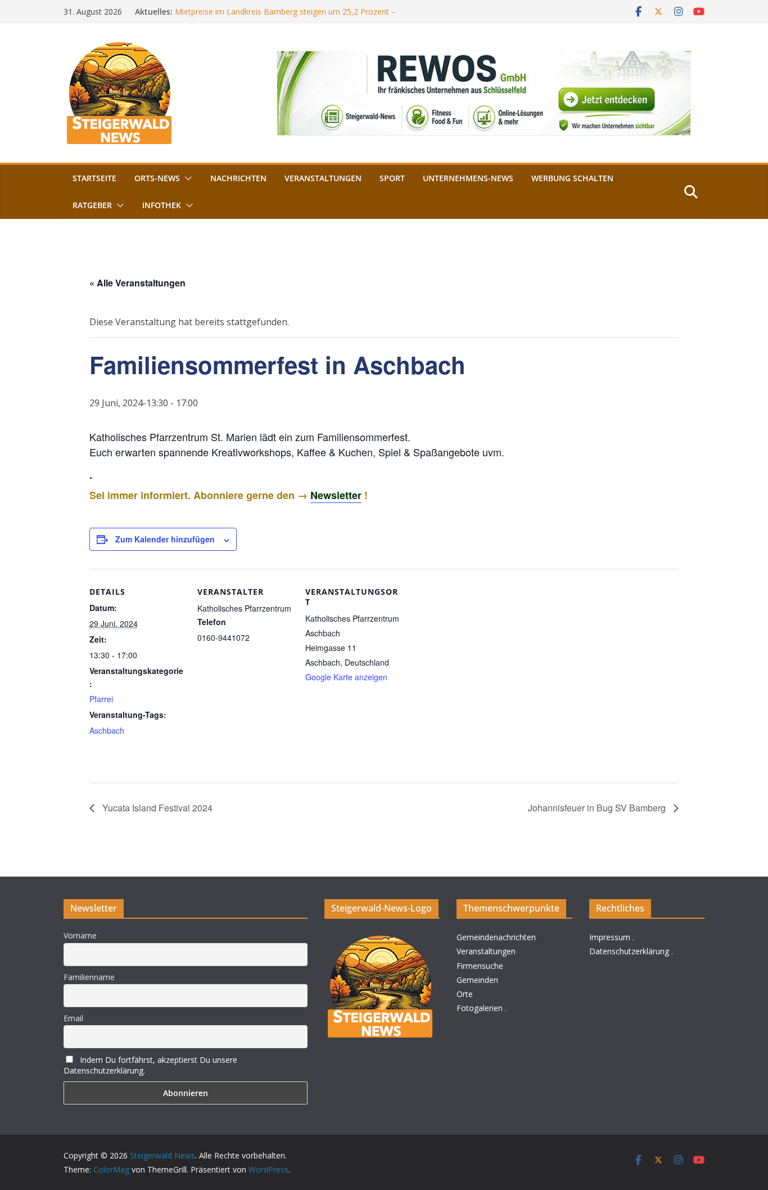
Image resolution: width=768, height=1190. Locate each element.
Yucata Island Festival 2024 (156, 807)
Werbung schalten (572, 178)
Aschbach (106, 730)
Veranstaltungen (323, 178)
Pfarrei (101, 698)
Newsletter (336, 495)
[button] (186, 178)
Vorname (80, 935)
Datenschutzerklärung (629, 951)
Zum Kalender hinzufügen (165, 539)
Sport (392, 178)
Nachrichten (238, 178)
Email (73, 1018)
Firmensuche (480, 965)
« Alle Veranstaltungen (137, 282)
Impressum (609, 937)
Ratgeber (92, 205)
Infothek (161, 205)
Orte (465, 994)
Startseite (94, 178)
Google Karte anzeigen (346, 676)
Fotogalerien (480, 1008)
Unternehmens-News (468, 178)
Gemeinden (477, 980)
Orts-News (157, 178)
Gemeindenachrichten (496, 937)
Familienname (89, 977)
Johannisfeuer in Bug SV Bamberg (598, 807)
